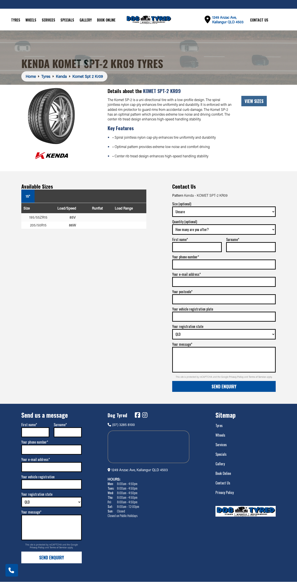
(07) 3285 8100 (123, 424)
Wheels (30, 20)
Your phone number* (185, 256)
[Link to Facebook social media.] (137, 415)
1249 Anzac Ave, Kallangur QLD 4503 (139, 469)
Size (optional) (181, 203)
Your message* (182, 344)
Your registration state (187, 326)
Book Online (106, 20)
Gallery (86, 20)
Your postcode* (182, 291)
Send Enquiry (224, 386)
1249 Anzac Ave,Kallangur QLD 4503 (228, 19)
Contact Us (259, 20)
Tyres (15, 20)
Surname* (232, 239)
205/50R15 (38, 225)
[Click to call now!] (11, 570)
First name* (180, 239)
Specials (67, 20)
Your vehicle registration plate (192, 309)
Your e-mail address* (186, 274)
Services (48, 20)
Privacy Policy (236, 376)
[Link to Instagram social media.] (145, 415)
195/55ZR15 (38, 217)
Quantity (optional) (184, 221)
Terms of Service (258, 376)
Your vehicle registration (38, 476)
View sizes (254, 101)
